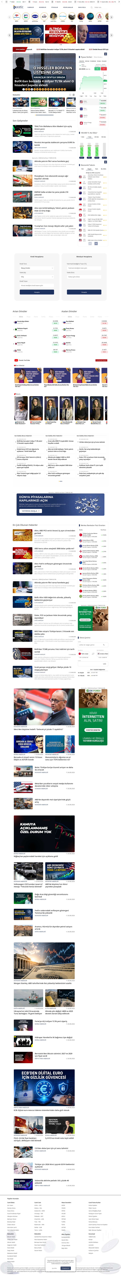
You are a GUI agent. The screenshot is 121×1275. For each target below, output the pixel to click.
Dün (82, 169)
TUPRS (63, 1222)
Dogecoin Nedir (12, 1245)
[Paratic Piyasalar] (105, 53)
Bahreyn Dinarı (11, 1219)
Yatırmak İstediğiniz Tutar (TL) (77, 264)
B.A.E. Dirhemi (22, 335)
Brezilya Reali (11, 1222)
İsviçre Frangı (70, 335)
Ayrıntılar (54, 1268)
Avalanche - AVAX (39, 1211)
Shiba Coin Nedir (12, 1239)
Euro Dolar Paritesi (94, 1227)
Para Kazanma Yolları (40, 1239)
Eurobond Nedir (12, 1256)
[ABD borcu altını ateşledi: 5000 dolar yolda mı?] (60, 34)
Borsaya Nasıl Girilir (40, 1242)
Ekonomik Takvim (88, 165)
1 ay (91, 96)
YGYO (63, 1224)
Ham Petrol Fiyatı (94, 1219)
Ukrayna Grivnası (12, 1216)
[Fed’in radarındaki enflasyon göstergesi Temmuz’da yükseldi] (28, 34)
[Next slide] (119, 1)
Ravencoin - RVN (39, 1224)
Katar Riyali (21, 343)
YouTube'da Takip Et (101, 360)
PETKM (64, 1219)
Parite (36, 317)
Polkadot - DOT (38, 1216)
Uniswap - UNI (38, 1213)
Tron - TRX (37, 1222)
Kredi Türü (23, 264)
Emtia (43, 317)
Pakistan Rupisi (22, 328)
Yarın (96, 169)
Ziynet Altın (65, 1240)
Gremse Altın (65, 1243)
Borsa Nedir (38, 1248)
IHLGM (63, 1213)
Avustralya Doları (23, 321)
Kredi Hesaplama (36, 257)
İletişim (91, 1253)
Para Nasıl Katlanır (40, 1245)
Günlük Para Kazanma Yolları (43, 1237)
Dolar (19, 350)
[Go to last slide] (10, 35)
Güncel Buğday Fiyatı (95, 1211)
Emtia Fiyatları (93, 1205)
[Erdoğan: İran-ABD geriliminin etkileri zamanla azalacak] (92, 34)
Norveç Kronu (70, 350)
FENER (63, 1208)
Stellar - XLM (38, 1227)
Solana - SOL (38, 1208)
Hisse (28, 317)
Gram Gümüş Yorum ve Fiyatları (98, 1224)
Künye (90, 1239)
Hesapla (37, 292)
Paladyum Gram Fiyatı (95, 1213)
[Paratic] (18, 7)
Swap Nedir (10, 1250)
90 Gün (104, 137)
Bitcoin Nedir (11, 1237)
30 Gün (96, 137)
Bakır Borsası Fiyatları (95, 1230)
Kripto (51, 317)
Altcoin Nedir (11, 1242)
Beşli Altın (64, 1248)
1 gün (81, 96)
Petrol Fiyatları (93, 1216)
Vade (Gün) (70, 272)
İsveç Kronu (70, 328)
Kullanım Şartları (94, 1250)
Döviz (21, 317)
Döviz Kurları (98, 57)
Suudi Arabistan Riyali (13, 1213)
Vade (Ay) (23, 272)
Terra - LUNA (38, 1230)
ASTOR (64, 1227)
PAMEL (64, 1230)
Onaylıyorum (65, 1268)
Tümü (104, 96)
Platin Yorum (92, 1208)
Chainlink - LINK (39, 1219)
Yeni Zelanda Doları (13, 1230)
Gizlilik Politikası (93, 1242)
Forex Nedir (10, 1248)
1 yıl (100, 96)
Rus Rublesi (70, 321)
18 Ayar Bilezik (66, 1245)
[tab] (23, 89)
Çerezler (91, 1245)
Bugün (89, 169)
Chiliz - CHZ (37, 1205)
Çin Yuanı (10, 1205)
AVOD (63, 1205)
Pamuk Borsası (93, 1222)
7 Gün (89, 137)
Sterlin (68, 343)
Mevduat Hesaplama (84, 257)
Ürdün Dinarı (11, 1224)
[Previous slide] (2, 1)
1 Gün (82, 137)
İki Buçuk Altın (66, 1237)
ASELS (63, 1216)
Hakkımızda (92, 1237)
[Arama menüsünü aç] (92, 7)
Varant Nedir (38, 1250)
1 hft (86, 96)
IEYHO (63, 1211)
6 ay (95, 96)
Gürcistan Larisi (12, 1227)
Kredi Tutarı (24, 281)
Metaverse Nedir (12, 1253)
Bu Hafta (103, 169)
